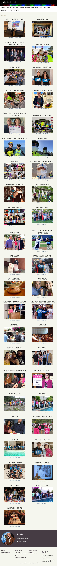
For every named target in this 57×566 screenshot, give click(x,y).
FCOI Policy (18, 552)
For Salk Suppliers (33, 550)
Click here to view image (15, 134)
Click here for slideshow (15, 203)
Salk (45, 552)
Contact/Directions (5, 552)
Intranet (3, 554)
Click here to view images (14, 37)
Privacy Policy (18, 550)
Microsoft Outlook (33, 554)
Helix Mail (31, 552)
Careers (3, 550)
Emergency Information (20, 557)
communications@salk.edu (48, 560)
